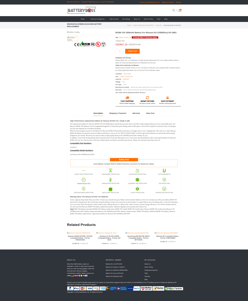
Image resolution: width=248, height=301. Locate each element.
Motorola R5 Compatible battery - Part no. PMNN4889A (167, 237)
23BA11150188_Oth (125, 37)
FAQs (158, 19)
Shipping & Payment (168, 2)
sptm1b (80, 282)
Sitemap (178, 2)
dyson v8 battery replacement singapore (83, 284)
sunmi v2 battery (160, 282)
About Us (137, 19)
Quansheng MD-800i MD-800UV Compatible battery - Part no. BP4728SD (138, 238)
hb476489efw (138, 282)
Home (83, 19)
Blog (165, 19)
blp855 (85, 282)
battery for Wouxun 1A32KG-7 (115, 267)
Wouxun (158, 25)
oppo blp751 (92, 282)
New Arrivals (114, 19)
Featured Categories (97, 19)
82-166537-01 (101, 282)
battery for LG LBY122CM (114, 264)
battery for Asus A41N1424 (114, 273)
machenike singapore (113, 282)
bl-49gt (168, 282)
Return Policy (148, 19)
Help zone (150, 113)
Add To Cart (132, 51)
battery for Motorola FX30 (114, 276)
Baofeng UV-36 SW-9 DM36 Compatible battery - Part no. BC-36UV (109, 238)
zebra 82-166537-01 (126, 282)
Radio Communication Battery (143, 25)
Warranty (136, 113)
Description (98, 113)
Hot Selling (126, 19)
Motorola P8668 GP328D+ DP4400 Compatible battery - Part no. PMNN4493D (80, 238)
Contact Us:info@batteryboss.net (149, 2)
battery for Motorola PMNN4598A (117, 270)
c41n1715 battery (148, 282)
